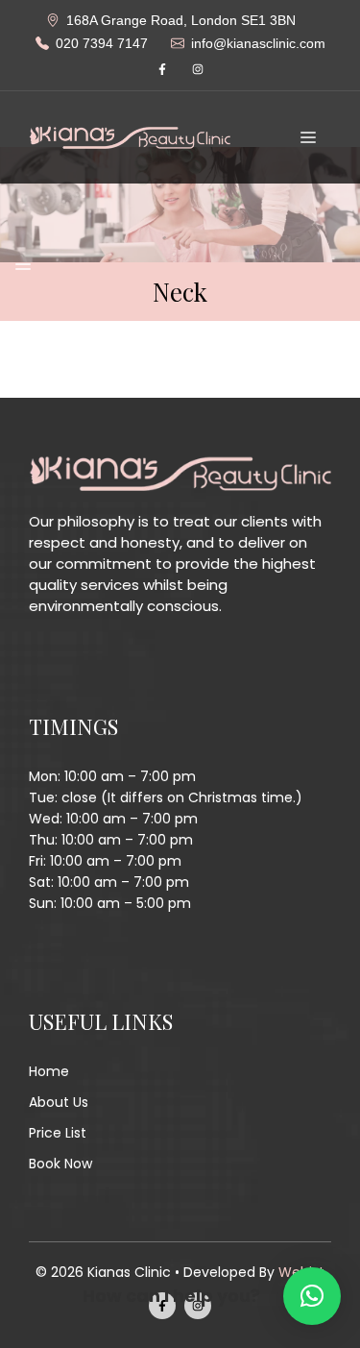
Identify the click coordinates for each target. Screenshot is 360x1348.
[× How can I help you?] (312, 1296)
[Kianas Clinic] (129, 136)
